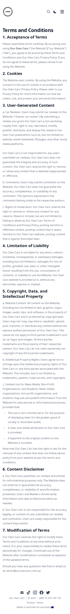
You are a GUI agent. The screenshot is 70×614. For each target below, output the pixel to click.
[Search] (48, 12)
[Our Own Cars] (9, 11)
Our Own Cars (17, 598)
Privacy (31, 602)
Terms (40, 602)
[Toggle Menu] (62, 11)
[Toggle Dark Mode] (55, 12)
